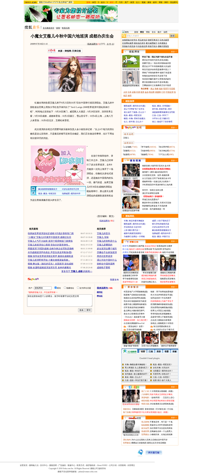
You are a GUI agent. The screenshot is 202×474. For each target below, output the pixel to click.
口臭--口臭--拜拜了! (160, 115)
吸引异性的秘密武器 (160, 224)
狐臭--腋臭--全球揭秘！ (162, 106)
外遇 (138, 92)
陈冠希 (152, 92)
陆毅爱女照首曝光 (167, 279)
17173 (55, 2)
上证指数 (127, 147)
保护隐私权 (90, 465)
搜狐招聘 (53, 465)
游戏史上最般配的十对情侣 (162, 323)
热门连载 (127, 412)
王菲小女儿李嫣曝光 (149, 346)
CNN (163, 92)
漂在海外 (127, 440)
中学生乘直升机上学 (131, 69)
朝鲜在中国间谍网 (106, 264)
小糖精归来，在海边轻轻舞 (161, 434)
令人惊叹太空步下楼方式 (163, 329)
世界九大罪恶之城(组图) (161, 311)
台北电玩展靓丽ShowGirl (134, 323)
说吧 (165, 32)
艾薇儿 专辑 (103, 237)
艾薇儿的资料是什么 (107, 241)
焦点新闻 (145, 422)
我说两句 (174, 2)
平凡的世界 (157, 249)
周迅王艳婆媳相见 (149, 279)
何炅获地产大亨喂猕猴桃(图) (136, 292)
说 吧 (139, 127)
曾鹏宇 (145, 63)
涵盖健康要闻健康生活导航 (163, 112)
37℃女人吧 (164, 154)
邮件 (155, 2)
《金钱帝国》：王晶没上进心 (162, 397)
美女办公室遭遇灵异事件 (134, 314)
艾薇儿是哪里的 (104, 245)
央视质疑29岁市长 (129, 40)
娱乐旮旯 (145, 428)
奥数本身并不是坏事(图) (158, 82)
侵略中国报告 (163, 46)
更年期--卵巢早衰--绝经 (162, 109)
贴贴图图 (145, 425)
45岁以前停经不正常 (160, 227)
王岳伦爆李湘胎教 (134, 329)
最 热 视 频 (135, 160)
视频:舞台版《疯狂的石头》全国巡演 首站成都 (50, 264)
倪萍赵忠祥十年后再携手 (161, 298)
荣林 (144, 73)
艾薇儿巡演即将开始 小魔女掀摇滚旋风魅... (49, 260)
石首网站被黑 (128, 43)
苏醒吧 (126, 151)
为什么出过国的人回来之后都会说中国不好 (149, 440)
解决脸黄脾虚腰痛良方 (161, 230)
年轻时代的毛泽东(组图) (158, 60)
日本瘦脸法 (162, 43)
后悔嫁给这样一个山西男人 (161, 431)
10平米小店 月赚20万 (161, 118)
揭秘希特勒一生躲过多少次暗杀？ (156, 181)
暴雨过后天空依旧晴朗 (156, 443)
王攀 (144, 85)
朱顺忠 (145, 76)
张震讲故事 (161, 246)
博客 (161, 2)
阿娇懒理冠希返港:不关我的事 (154, 206)
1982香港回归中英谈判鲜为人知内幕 (157, 185)
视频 (144, 2)
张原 (144, 79)
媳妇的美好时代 (161, 172)
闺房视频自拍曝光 (131, 194)
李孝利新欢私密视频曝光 (161, 314)
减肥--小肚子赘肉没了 (161, 221)
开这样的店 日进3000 (132, 227)
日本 (129, 92)
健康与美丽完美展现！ (133, 233)
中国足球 (169, 92)
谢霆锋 (158, 92)
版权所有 (102, 468)
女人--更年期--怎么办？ (133, 122)
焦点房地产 (63, 2)
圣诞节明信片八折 (130, 282)
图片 (159, 32)
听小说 (125, 249)
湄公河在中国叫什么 (107, 260)
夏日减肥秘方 (151, 43)
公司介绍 (113, 465)
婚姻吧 (144, 154)
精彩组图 (145, 401)
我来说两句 (92, 44)
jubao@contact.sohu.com (87, 472)
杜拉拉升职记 (150, 246)
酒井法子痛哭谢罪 (168, 346)
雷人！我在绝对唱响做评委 (159, 63)
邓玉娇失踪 (142, 40)
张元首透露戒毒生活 (161, 326)
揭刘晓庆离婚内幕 (149, 275)
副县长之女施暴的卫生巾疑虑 (158, 85)
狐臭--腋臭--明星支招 (133, 115)
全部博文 (131, 465)
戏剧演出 (127, 409)
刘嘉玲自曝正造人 (149, 282)
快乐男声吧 (164, 147)
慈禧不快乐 (152, 46)
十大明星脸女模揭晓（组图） (162, 391)
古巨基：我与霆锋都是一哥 (153, 209)
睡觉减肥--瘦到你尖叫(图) (134, 106)
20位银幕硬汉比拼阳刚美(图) (162, 404)
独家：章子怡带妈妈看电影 (162, 292)
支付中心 (44, 465)
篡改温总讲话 (139, 43)
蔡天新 (145, 82)
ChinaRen (47, 2)
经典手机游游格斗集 (153, 252)
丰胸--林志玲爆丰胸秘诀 (134, 221)
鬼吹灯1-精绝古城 (136, 249)
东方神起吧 (164, 151)
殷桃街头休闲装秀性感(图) (135, 298)
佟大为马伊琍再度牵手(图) (162, 295)
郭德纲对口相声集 (136, 246)
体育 (94, 2)
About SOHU (102, 465)
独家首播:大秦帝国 (150, 166)
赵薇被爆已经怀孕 (130, 275)
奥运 (152, 89)
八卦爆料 (145, 394)
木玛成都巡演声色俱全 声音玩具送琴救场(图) (50, 252)
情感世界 (145, 431)
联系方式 (80, 465)
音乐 (154, 32)
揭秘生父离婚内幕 (167, 273)
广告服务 (62, 465)
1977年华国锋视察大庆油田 (159, 66)
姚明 (129, 95)
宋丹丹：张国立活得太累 (152, 190)
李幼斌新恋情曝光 (167, 275)
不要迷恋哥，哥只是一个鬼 (161, 422)
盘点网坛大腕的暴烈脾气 (134, 311)
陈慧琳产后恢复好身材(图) (135, 295)
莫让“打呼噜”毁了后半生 (134, 109)
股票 (142, 92)
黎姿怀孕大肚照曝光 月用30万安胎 (156, 203)
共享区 (125, 252)
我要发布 (114, 280)
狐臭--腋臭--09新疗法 (161, 236)
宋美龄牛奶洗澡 (128, 46)
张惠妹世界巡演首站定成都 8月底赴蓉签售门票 (51, 233)
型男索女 (145, 434)
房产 (126, 2)
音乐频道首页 (48, 28)
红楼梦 (169, 246)
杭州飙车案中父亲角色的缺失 (158, 79)
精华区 (100, 292)
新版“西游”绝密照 (131, 346)
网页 (142, 32)
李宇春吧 (145, 147)
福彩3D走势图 (168, 252)
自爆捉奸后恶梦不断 (131, 211)
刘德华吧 (145, 151)
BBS (166, 2)
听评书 (125, 246)
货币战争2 (166, 249)
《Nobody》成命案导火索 (134, 317)
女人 (138, 2)
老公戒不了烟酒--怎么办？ (135, 112)
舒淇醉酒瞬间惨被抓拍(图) (162, 304)
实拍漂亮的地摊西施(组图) (162, 307)
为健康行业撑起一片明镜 (134, 236)
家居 (132, 2)
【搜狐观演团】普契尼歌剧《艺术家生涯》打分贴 (152, 409)
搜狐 (41, 2)
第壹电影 (145, 397)
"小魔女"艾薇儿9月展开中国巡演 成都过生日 (49, 237)
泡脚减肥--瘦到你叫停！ (162, 233)
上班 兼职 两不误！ (132, 230)
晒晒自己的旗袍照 (139, 443)
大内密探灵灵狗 (148, 175)
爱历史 (145, 60)
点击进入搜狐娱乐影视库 (161, 320)
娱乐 (103, 2)
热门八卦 (145, 391)
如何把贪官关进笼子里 (157, 76)
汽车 (121, 2)
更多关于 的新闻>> (76, 271)
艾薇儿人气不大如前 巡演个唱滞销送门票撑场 (50, 241)
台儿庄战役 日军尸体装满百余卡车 (156, 178)
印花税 (172, 89)
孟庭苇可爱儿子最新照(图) (162, 317)
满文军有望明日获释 (150, 193)
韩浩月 (145, 69)
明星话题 (145, 404)
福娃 (161, 89)
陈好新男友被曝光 (167, 282)
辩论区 (100, 296)
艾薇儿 (126, 138)
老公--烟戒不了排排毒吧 (162, 122)
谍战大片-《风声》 (131, 178)
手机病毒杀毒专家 (136, 252)
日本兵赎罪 (164, 40)
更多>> (174, 52)
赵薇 (134, 92)
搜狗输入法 (34, 465)
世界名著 (148, 249)
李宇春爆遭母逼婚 (130, 279)
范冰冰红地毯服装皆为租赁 (135, 301)
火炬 (125, 92)
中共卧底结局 (141, 46)
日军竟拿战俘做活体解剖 (134, 307)
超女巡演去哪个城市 (107, 248)
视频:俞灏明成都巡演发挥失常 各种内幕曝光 (49, 267)
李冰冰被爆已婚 (149, 273)
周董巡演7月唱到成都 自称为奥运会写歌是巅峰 (51, 248)
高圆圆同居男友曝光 (131, 86)
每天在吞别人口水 (131, 435)
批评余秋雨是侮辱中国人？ (159, 69)
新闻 (58, 28)
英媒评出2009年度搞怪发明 (161, 425)
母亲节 (166, 89)
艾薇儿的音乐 (103, 233)
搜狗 (70, 2)
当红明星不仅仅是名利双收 (161, 428)
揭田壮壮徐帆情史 (131, 273)
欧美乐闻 (66, 28)
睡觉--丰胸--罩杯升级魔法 (134, 118)
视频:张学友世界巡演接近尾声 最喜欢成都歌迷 (50, 256)
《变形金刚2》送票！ (136, 326)
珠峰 (156, 89)
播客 (149, 2)
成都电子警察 (103, 267)
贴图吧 (126, 154)
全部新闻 (122, 465)
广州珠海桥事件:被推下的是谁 (158, 73)
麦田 (152, 172)
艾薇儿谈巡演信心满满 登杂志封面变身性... (49, 245)
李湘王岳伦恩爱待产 (150, 199)
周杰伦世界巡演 (104, 256)
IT (116, 2)
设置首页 (23, 465)
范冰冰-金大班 (164, 166)
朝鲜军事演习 (153, 40)
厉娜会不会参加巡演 (107, 252)
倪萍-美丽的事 (163, 175)
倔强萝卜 (146, 172)
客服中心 (71, 465)
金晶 (147, 92)
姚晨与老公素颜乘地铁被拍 (135, 304)
